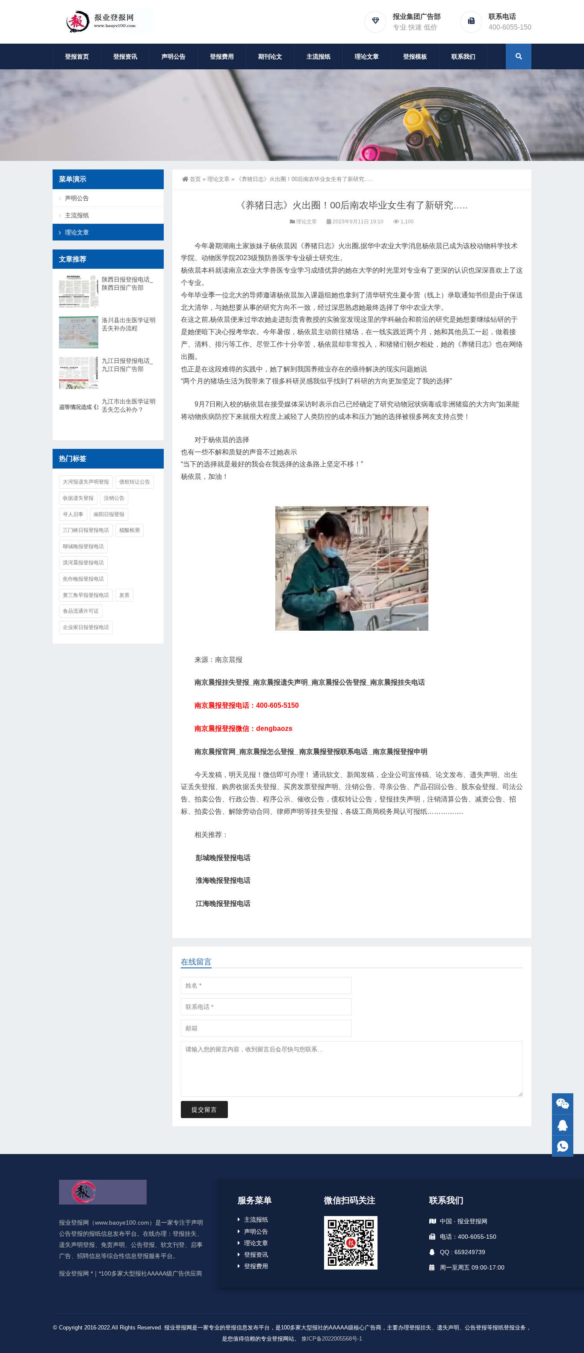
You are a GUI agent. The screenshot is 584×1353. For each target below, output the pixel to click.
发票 (124, 595)
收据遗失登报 (78, 498)
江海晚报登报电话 (223, 903)
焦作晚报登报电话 (83, 579)
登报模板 (415, 56)
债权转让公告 (134, 482)
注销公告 (114, 498)
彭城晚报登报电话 (223, 857)
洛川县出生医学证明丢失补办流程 (129, 324)
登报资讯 (125, 56)
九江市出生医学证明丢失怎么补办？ (129, 405)
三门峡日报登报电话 (86, 530)
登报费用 (222, 56)
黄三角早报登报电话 (86, 595)
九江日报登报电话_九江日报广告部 (127, 364)
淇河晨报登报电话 (83, 563)
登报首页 (77, 56)
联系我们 (463, 56)
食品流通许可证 (81, 611)
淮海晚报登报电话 (223, 880)
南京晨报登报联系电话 (333, 751)
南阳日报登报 (109, 514)
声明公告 (174, 56)
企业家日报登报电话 (86, 627)
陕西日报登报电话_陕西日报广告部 (127, 283)
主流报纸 (318, 56)
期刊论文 (270, 56)
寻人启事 (73, 514)
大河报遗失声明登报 (86, 482)
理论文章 (367, 56)
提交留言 (204, 1109)
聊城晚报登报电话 (83, 546)
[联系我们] (562, 1125)
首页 (195, 179)
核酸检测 (129, 530)
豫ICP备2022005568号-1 (331, 1338)
